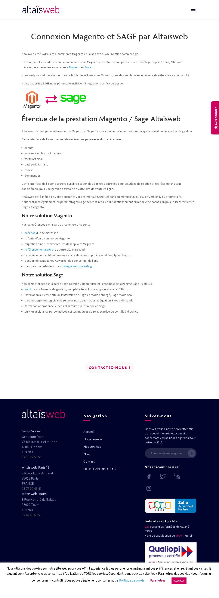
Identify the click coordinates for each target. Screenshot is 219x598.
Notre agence (92, 439)
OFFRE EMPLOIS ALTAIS (99, 469)
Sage (87, 67)
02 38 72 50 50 (31, 457)
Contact (89, 461)
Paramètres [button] (158, 580)
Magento (74, 67)
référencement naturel (39, 250)
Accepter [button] (179, 581)
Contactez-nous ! (109, 367)
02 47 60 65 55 (31, 515)
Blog (86, 454)
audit (28, 289)
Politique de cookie (132, 580)
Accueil (88, 432)
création (30, 233)
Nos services (92, 446)
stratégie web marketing (76, 266)
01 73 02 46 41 (31, 488)
